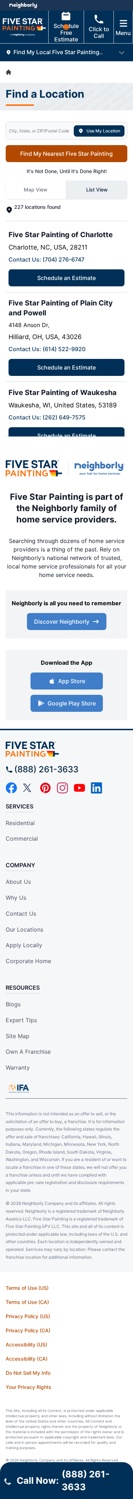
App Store (71, 681)
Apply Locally (24, 945)
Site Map (17, 1036)
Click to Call (99, 32)
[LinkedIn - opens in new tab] (96, 788)
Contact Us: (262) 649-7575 (47, 417)
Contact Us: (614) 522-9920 (47, 349)
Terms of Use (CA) (27, 1302)
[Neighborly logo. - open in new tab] (23, 5)
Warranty (18, 1067)
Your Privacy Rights (28, 1387)
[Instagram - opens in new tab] (62, 788)
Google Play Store (72, 703)
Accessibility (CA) (27, 1359)
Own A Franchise (28, 1051)
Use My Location (103, 130)
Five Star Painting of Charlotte (61, 234)
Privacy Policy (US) (28, 1316)
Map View (36, 190)
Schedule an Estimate (66, 277)
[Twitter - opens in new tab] (28, 788)
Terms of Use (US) (27, 1288)
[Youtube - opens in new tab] (79, 788)
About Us (18, 881)
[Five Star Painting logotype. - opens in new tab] (34, 468)
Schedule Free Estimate (66, 32)
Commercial (22, 838)
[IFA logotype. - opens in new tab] (19, 1088)
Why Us (16, 897)
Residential (20, 822)
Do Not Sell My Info (28, 1373)
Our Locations (24, 929)
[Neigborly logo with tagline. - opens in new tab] (100, 468)
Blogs (13, 1004)
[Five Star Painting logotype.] (66, 749)
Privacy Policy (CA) (28, 1330)
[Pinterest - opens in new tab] (45, 788)
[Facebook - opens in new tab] (11, 788)
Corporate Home (28, 961)
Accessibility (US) (26, 1344)
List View (97, 190)
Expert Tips (21, 1020)
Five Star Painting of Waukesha (63, 392)
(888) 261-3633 (46, 769)
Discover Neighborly (61, 621)
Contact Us (21, 913)
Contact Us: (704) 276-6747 (46, 259)
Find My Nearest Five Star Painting (66, 153)
